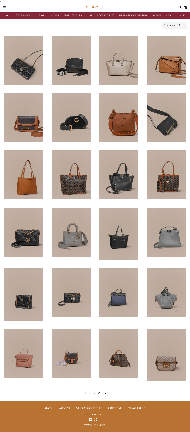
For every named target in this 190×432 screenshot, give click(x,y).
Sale (181, 15)
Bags (42, 15)
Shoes (54, 15)
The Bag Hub (99, 425)
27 (99, 393)
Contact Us (114, 408)
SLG (89, 15)
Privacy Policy (136, 408)
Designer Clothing (133, 15)
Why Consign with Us (89, 408)
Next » (107, 393)
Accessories (105, 15)
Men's (170, 15)
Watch (156, 15)
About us (64, 408)
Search (49, 408)
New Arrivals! (24, 15)
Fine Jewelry (73, 15)
